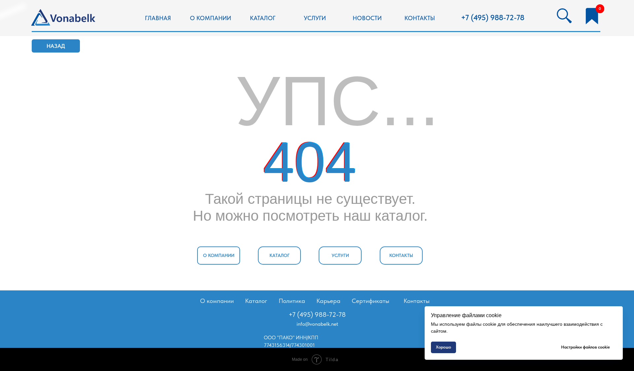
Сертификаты (370, 301)
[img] (64, 18)
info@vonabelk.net (317, 324)
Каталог (256, 301)
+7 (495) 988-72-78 (492, 17)
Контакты (417, 301)
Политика (292, 301)
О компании (217, 301)
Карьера (328, 301)
